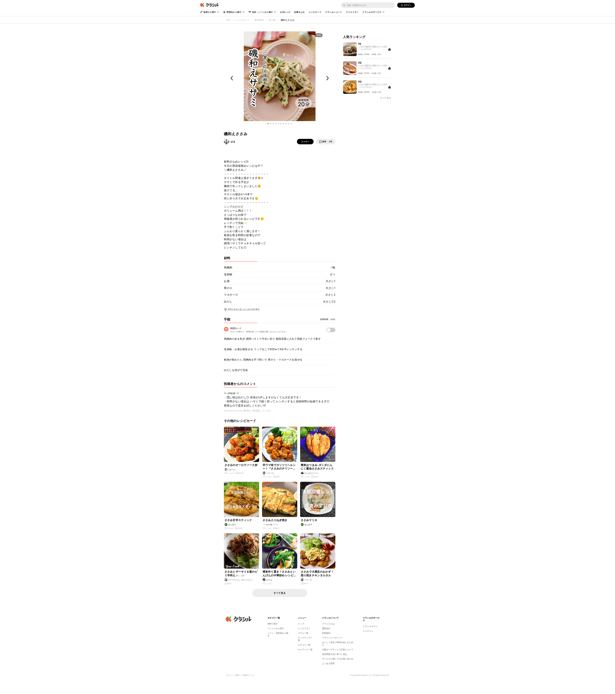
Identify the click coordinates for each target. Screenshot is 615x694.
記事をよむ (299, 12)
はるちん (232, 469)
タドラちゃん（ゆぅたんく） (241, 580)
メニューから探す (275, 628)
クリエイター (352, 12)
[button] (268, 123)
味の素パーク (272, 524)
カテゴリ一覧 (304, 645)
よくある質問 (328, 663)
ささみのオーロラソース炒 (241, 465)
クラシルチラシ (370, 626)
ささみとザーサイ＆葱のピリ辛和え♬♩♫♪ (241, 573)
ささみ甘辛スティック (238, 520)
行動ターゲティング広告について (337, 649)
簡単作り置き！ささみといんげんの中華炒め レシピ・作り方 (279, 573)
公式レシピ (285, 12)
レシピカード (315, 12)
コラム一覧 (303, 633)
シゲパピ (270, 473)
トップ (301, 623)
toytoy (269, 580)
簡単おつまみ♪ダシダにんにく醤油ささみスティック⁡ (317, 466)
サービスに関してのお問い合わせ (337, 658)
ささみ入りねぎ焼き (275, 520)
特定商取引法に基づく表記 (334, 654)
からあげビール (311, 473)
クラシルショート (333, 12)
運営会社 (326, 628)
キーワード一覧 (305, 649)
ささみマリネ (309, 520)
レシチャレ (368, 631)
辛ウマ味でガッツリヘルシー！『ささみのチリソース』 (279, 466)
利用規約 (326, 633)
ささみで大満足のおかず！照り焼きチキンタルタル (317, 573)
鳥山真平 (232, 524)
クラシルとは (328, 623)
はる (233, 141)
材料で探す (272, 623)
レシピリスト (304, 628)
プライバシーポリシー (332, 637)
